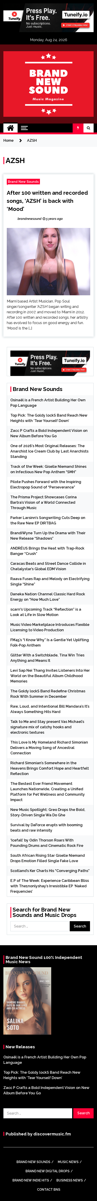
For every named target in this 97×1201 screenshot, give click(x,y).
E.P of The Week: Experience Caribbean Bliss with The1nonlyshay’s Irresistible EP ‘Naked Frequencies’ (49, 886)
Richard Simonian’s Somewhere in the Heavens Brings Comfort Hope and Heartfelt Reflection (49, 768)
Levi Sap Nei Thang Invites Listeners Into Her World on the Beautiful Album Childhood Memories (50, 675)
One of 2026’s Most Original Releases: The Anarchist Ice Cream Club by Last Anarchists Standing (49, 451)
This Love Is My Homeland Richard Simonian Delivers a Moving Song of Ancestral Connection (49, 747)
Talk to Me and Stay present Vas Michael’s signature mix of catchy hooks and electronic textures (47, 727)
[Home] (10, 128)
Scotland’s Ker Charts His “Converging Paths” (50, 871)
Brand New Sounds (23, 181)
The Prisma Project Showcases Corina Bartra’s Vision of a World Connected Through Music (43, 502)
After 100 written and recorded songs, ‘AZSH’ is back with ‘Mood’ (47, 201)
